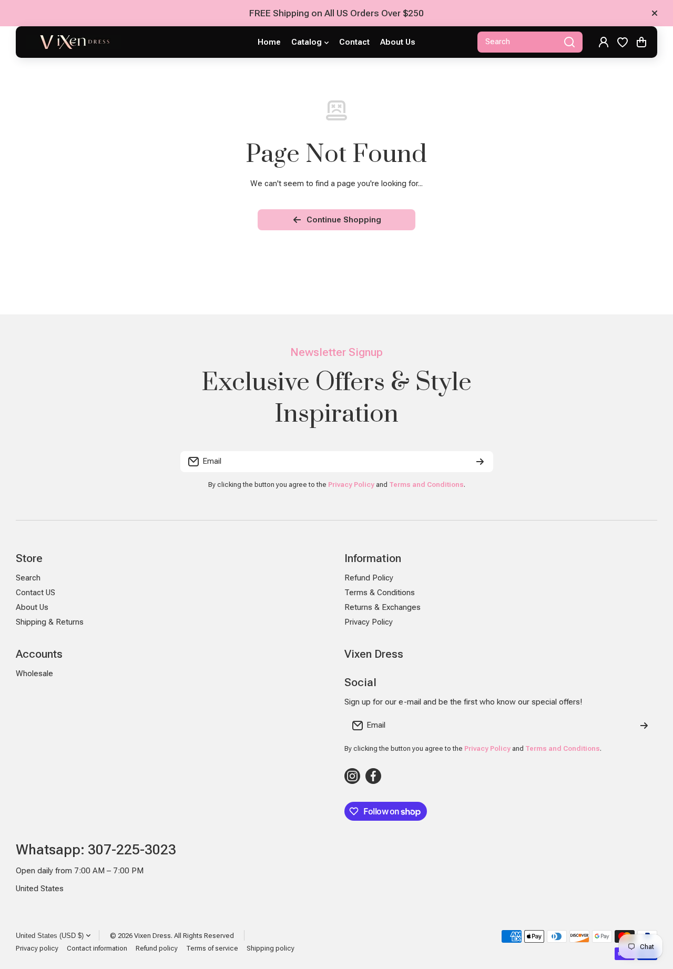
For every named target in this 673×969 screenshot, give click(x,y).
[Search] (569, 42)
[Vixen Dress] (73, 42)
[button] (641, 42)
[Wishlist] (622, 42)
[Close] (654, 13)
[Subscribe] (480, 461)
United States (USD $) (50, 936)
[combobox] (530, 42)
